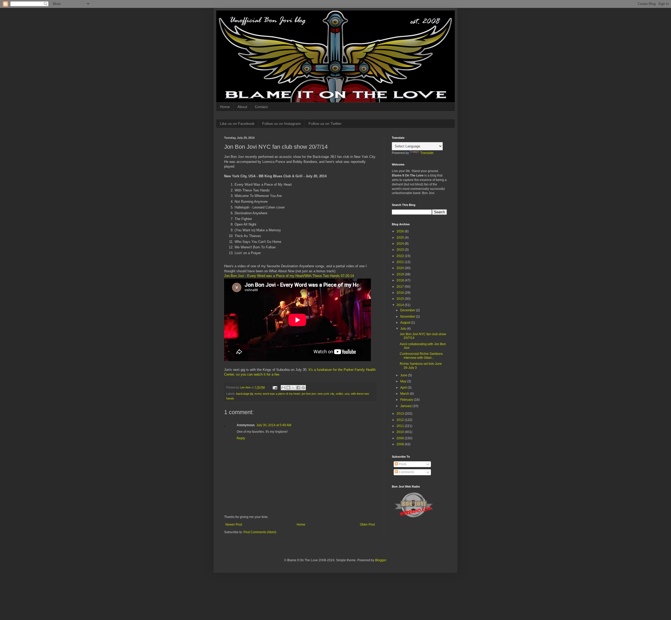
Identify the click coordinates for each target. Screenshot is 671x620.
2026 (401, 231)
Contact (261, 107)
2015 (401, 299)
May (403, 381)
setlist (339, 393)
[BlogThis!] (288, 387)
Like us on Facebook (237, 123)
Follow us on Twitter (325, 123)
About (242, 107)
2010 (401, 432)
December (408, 310)
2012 (401, 420)
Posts (402, 464)
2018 (401, 280)
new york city (325, 393)
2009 (401, 438)
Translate (427, 153)
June (404, 375)
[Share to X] (293, 387)
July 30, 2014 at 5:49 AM (273, 425)
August (405, 322)
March (405, 393)
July (403, 328)
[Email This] (283, 387)
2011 (401, 426)
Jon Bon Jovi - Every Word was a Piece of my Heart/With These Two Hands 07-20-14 (289, 276)
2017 (401, 286)
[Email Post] (274, 387)
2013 (401, 413)
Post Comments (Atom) (259, 532)
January (406, 406)
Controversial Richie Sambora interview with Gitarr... (421, 355)
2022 (401, 256)
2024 (401, 243)
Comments (406, 472)
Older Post (367, 524)
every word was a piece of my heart (277, 393)
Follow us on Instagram (281, 123)
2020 (401, 268)
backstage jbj (244, 393)
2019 (401, 274)
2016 (401, 293)
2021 (401, 262)
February (407, 400)
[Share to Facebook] (298, 387)
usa (347, 393)
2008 (401, 444)
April (404, 387)
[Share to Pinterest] (303, 387)
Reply (241, 438)
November (408, 316)
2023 (401, 250)
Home (225, 107)
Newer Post (233, 524)
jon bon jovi (309, 393)
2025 (401, 237)
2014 (401, 305)
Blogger (380, 560)
